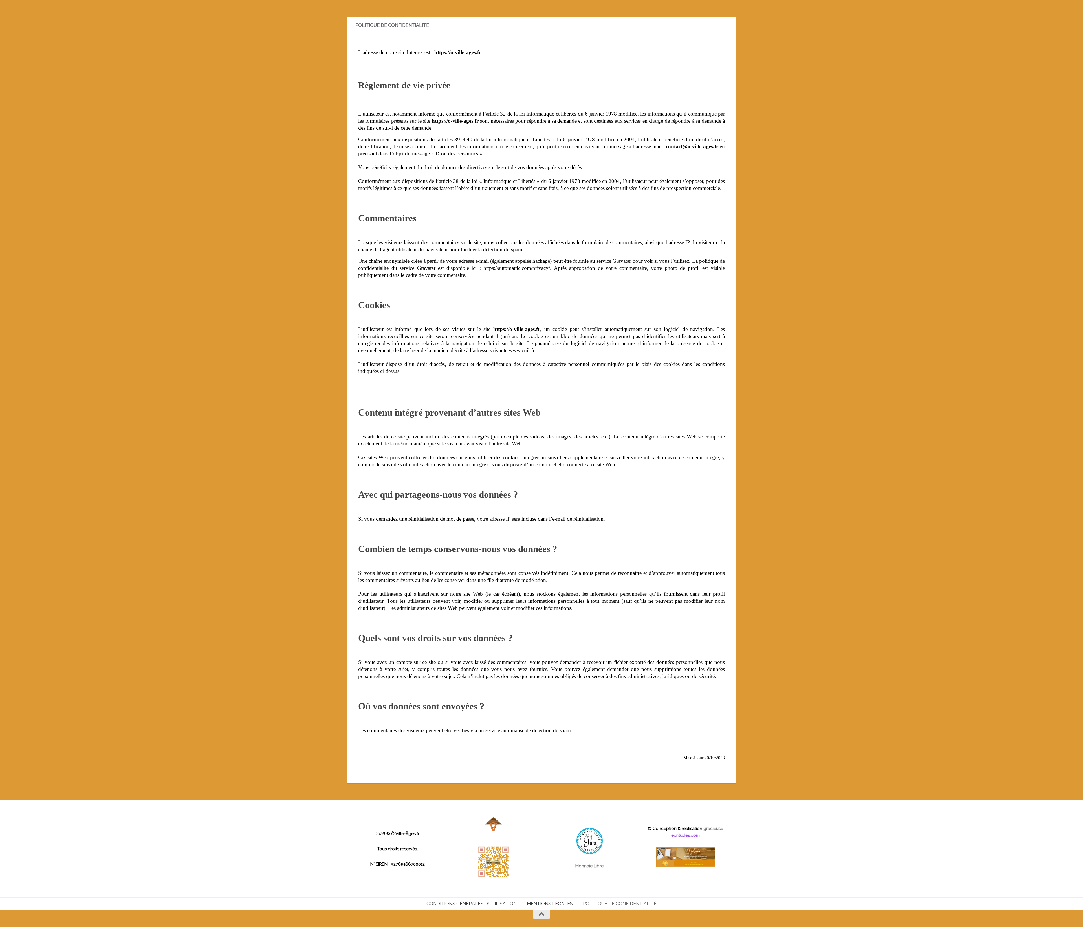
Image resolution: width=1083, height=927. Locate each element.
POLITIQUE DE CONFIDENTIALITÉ (620, 903)
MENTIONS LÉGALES (550, 903)
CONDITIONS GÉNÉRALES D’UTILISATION (471, 903)
